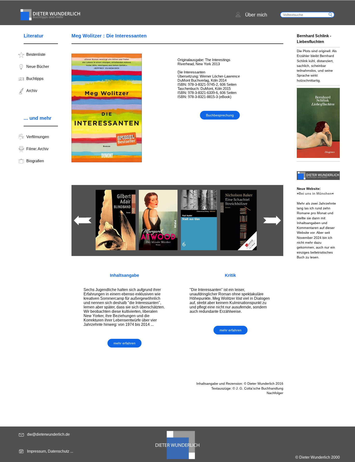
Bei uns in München (315, 193)
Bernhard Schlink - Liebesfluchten (314, 39)
